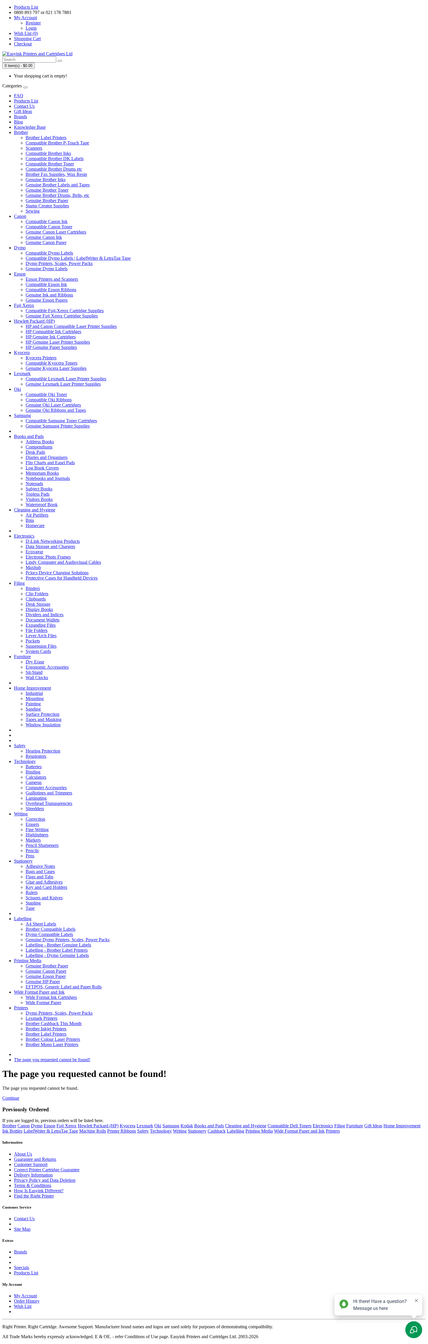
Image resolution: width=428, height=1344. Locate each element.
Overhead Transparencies (49, 803)
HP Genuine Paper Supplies (51, 347)
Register (33, 22)
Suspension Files (41, 646)
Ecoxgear (34, 551)
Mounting (35, 698)
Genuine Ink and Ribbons (49, 294)
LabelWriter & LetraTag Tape (51, 1130)
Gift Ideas (23, 111)
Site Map (22, 1229)
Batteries (34, 766)
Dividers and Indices (44, 614)
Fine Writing (37, 829)
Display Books (39, 609)
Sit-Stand (34, 672)
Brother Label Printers (46, 137)
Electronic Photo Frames (48, 556)
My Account (25, 1295)
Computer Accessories (46, 787)
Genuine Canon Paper (46, 242)
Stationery (23, 861)
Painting (33, 703)
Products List (26, 7)
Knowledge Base (30, 127)
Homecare (35, 525)
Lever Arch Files (41, 635)
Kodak (187, 1125)
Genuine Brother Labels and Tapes (58, 184)
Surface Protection (42, 714)
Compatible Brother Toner (50, 163)
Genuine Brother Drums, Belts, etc (57, 195)
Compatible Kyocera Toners (51, 363)
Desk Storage (38, 604)
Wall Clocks (37, 677)
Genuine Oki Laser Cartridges (53, 404)
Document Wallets (42, 619)
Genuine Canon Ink (44, 237)
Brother (21, 132)
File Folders (36, 630)
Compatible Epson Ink (46, 284)
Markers (33, 840)
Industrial (34, 693)
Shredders (35, 808)
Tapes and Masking (43, 719)
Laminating (36, 798)
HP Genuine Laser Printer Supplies (58, 342)
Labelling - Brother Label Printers (57, 950)
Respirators (36, 756)
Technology (25, 761)
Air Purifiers (37, 515)
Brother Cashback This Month (54, 1023)
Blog (18, 121)
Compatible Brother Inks (48, 153)
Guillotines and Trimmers (49, 792)
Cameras (34, 782)
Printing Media (27, 960)
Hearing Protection (43, 750)
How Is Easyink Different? (38, 1190)
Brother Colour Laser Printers (53, 1039)
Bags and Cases (40, 871)
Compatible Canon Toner (49, 226)
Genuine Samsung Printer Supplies (58, 425)
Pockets (33, 640)
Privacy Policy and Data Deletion (44, 1180)
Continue (10, 1098)
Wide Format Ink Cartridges (51, 997)
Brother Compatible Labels (50, 929)
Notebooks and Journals (48, 478)
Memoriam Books (42, 473)
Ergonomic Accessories (47, 667)
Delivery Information (33, 1174)
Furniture (22, 656)
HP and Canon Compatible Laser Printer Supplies (71, 326)
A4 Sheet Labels (41, 923)
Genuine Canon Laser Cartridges (56, 231)
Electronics (24, 536)
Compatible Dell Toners (290, 1125)
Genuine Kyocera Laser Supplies (56, 368)
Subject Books (39, 488)
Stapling (33, 902)
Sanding (33, 709)
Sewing (33, 211)
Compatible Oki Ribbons (49, 399)
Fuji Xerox (24, 305)
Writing (21, 813)
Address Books (40, 441)
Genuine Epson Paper (46, 976)
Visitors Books (39, 499)
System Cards (38, 651)
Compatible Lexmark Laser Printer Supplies (66, 378)
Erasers (32, 824)
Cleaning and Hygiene (34, 509)
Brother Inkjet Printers (46, 1028)
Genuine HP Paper (43, 981)
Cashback (217, 1130)
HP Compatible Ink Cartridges (53, 331)
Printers (21, 1007)
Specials (21, 1267)
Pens (30, 855)
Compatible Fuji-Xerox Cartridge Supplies (65, 310)
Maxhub (33, 567)
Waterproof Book (42, 504)
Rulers (32, 892)
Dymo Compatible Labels (49, 934)
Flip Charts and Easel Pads (50, 462)
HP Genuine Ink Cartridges (51, 336)
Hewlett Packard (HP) (34, 321)
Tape (30, 908)
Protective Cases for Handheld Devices (62, 577)
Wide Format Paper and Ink (39, 992)
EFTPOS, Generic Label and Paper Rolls (64, 986)
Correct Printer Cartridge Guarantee (46, 1169)
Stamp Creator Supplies (47, 205)
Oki (17, 389)
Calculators (36, 777)
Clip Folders (37, 593)
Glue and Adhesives (44, 881)
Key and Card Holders (46, 887)
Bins (30, 520)
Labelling (22, 918)
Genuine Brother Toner (47, 190)
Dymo (20, 247)
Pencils (32, 850)
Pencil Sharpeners (42, 845)
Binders (33, 588)
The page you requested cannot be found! (52, 1059)
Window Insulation (43, 724)
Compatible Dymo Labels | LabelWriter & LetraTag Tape (78, 258)
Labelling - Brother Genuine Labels (58, 944)
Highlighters (37, 834)
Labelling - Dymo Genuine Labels (57, 955)
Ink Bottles (12, 1130)
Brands (20, 116)
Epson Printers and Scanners (52, 279)
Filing (19, 583)
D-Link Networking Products (53, 541)
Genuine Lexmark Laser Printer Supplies (63, 384)
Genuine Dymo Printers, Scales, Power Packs (67, 939)
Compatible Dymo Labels (49, 252)
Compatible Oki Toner (46, 394)
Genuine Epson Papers (47, 300)
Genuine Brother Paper (47, 200)
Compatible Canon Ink (47, 221)
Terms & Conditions (32, 1185)
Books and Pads (29, 436)
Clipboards (36, 598)
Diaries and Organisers (47, 457)
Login (31, 28)
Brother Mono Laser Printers (52, 1044)
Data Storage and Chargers (50, 546)
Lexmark (22, 373)
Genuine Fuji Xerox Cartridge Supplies (62, 315)
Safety (20, 745)
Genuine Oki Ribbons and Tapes (56, 410)
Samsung (22, 415)
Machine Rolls (92, 1130)
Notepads (34, 483)
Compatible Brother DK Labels (55, 158)
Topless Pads (37, 494)
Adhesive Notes (40, 866)
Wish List (22, 1306)
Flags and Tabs (39, 876)
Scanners (34, 148)
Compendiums (39, 446)
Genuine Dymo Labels (47, 268)
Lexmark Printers (41, 1018)
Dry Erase (35, 661)
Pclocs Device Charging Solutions (57, 572)
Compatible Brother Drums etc (54, 169)
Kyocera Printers (41, 357)
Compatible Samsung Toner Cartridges (61, 420)
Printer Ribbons (121, 1130)
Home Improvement (32, 688)
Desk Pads (35, 452)
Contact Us (24, 106)
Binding (33, 771)
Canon (20, 216)
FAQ (18, 95)
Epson (20, 273)
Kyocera (22, 352)
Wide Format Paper (43, 1002)
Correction (35, 819)
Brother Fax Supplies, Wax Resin (56, 174)
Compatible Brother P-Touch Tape (57, 142)
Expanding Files (41, 625)
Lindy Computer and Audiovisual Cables (63, 562)
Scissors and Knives (44, 897)
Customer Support (30, 1164)
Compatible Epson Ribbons (51, 289)
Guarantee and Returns (35, 1159)
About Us (23, 1154)
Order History (27, 1301)
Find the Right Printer (34, 1195)
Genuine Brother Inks (46, 179)
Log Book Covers (42, 467)
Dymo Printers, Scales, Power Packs (59, 263)
